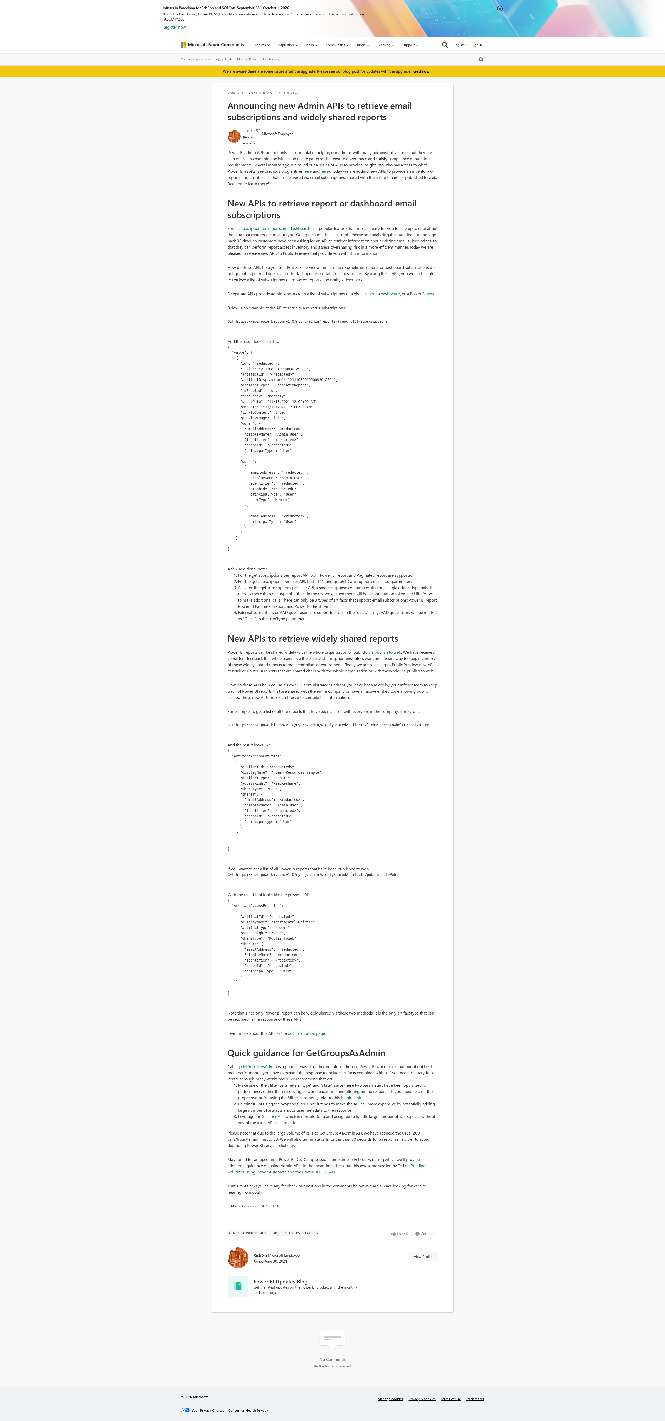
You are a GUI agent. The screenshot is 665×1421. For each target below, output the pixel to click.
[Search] (445, 45)
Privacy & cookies (422, 1399)
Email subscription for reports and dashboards (269, 228)
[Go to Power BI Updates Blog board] (238, 1286)
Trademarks (475, 1399)
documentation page (306, 1033)
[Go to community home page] (212, 45)
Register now (174, 27)
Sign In (477, 45)
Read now (420, 71)
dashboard (390, 293)
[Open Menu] (480, 59)
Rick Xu (249, 137)
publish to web (388, 652)
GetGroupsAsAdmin (259, 1066)
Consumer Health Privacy (248, 1410)
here (308, 171)
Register (460, 45)
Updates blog (234, 59)
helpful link (351, 1097)
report (370, 293)
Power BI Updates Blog (264, 59)
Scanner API (273, 1116)
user (430, 293)
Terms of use (451, 1399)
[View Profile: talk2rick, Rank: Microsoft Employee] (234, 136)
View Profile (423, 1256)
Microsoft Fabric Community (200, 59)
